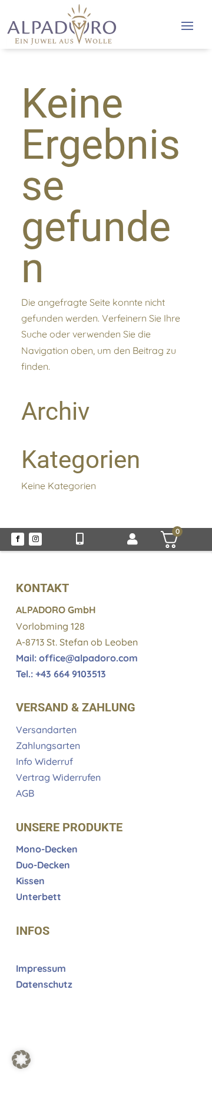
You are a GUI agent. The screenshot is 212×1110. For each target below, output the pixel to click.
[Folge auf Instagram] (35, 539)
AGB (25, 793)
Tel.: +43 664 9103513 (61, 674)
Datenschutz (44, 984)
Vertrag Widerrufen (58, 777)
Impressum (41, 968)
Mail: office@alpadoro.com (77, 658)
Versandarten (46, 729)
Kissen (30, 881)
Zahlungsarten (48, 745)
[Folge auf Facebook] (17, 539)
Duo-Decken (43, 865)
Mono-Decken (47, 849)
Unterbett (38, 896)
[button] (21, 1059)
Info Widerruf (44, 761)
